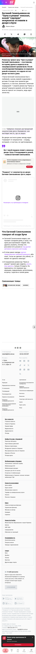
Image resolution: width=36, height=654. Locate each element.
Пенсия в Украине (10, 497)
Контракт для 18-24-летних (12, 470)
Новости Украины (10, 424)
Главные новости (10, 421)
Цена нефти (8, 485)
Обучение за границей (11, 532)
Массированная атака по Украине (14, 450)
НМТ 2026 (7, 527)
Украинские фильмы (11, 507)
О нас (3, 379)
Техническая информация (26, 390)
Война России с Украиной (13, 439)
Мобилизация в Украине (13, 461)
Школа (7, 525)
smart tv (7, 603)
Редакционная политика (8, 385)
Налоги (7, 494)
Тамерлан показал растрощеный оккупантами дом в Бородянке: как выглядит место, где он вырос (17, 131)
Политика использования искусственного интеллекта (9, 405)
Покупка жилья (9, 542)
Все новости (9, 419)
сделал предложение (15, 253)
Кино (6, 503)
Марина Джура (10, 26)
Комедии (7, 512)
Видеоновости (9, 428)
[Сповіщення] (34, 2)
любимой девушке (22, 254)
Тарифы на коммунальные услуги (14, 492)
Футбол (7, 555)
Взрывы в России (10, 453)
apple (19, 598)
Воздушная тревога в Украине (13, 448)
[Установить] (18, 641)
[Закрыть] (32, 637)
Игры (20, 407)
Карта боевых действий (12, 443)
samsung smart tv (19, 603)
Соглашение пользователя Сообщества (26, 383)
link (20, 360)
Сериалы (7, 514)
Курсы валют (8, 487)
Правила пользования (8, 397)
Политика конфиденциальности (8, 400)
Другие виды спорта (11, 562)
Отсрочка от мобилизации (12, 473)
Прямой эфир (9, 426)
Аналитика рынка (10, 540)
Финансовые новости (11, 490)
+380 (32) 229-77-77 (12, 627)
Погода (7, 433)
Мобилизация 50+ (10, 466)
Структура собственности (26, 399)
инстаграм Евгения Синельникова (20, 29)
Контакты (21, 393)
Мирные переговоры (11, 446)
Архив (21, 402)
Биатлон (7, 560)
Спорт (7, 550)
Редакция (4, 382)
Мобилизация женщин (11, 468)
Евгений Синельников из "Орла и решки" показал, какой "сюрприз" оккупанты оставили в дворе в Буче (27, 7)
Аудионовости (9, 431)
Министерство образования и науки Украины (18, 522)
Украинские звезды (13, 7)
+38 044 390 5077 (24, 354)
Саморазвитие (9, 529)
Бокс (6, 553)
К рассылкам (11, 587)
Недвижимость (10, 538)
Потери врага (9, 455)
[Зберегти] (31, 34)
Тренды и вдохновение (11, 545)
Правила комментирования (24, 387)
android (7, 598)
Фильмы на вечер (10, 510)
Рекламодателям (6, 394)
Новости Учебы (10, 520)
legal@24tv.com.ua (22, 629)
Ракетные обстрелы (10, 441)
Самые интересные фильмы (13, 505)
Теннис (7, 557)
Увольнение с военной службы (14, 463)
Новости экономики (11, 483)
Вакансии (21, 396)
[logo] (11, 2)
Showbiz (4, 7)
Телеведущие (5, 391)
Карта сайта (22, 405)
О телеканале (5, 388)
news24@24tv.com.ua (8, 354)
